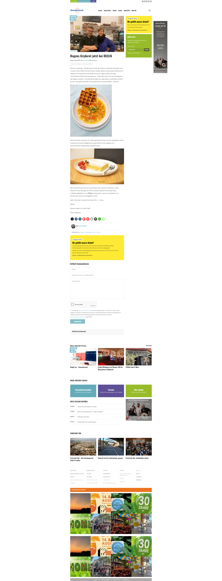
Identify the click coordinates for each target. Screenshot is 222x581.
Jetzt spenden (76, 299)
